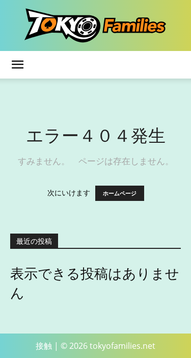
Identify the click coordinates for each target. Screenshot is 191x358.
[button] (17, 65)
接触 (44, 345)
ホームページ (120, 193)
